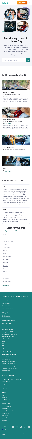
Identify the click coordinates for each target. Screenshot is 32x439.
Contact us (4, 397)
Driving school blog (6, 384)
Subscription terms (6, 413)
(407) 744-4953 (8, 171)
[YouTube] (13, 427)
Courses (3, 341)
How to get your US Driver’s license (10, 332)
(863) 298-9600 (8, 123)
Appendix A (4, 418)
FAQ (3, 345)
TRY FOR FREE (22, 2)
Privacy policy (5, 408)
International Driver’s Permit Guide (9, 368)
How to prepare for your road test (9, 334)
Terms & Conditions (6, 406)
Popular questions (6, 370)
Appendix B (4, 420)
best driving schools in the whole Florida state (12, 230)
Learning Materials (6, 381)
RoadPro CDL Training (9, 92)
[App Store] (16, 312)
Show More (5, 285)
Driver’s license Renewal (7, 329)
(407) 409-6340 (8, 96)
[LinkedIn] (29, 427)
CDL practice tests (6, 305)
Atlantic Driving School (9, 120)
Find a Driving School (6, 323)
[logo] (5, 3)
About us (4, 395)
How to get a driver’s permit (8, 336)
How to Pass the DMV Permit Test (9, 361)
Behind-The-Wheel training (8, 338)
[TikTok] (21, 427)
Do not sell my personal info (8, 411)
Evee (4, 168)
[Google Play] (16, 316)
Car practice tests (6, 303)
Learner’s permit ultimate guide (9, 354)
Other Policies (5, 415)
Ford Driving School (8, 147)
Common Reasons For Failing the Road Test (11, 366)
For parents (4, 348)
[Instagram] (17, 427)
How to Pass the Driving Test (8, 363)
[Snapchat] (25, 427)
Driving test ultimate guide (8, 356)
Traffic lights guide (6, 359)
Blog (3, 343)
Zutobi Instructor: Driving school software (11, 379)
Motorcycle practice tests (7, 308)
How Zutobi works (6, 400)
